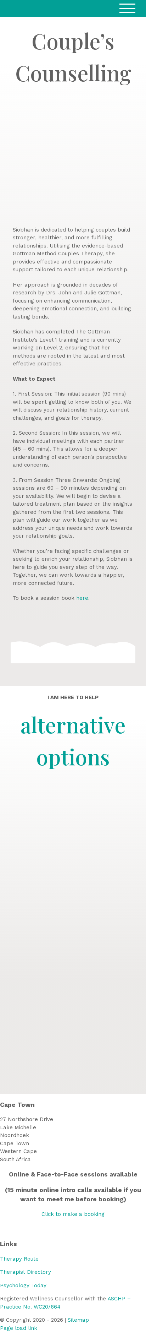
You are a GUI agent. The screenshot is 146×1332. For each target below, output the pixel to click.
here (82, 598)
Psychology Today (23, 1285)
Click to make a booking (73, 1214)
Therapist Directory (25, 1272)
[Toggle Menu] (128, 8)
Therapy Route (19, 1259)
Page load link (18, 1328)
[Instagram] (68, 1228)
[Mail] (86, 1228)
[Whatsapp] (77, 1228)
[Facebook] (60, 1228)
